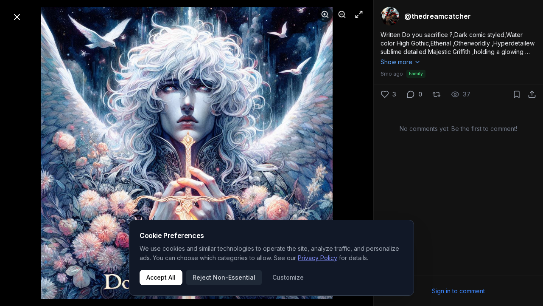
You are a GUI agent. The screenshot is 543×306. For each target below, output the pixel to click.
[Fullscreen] (359, 14)
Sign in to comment (458, 291)
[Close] (17, 17)
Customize (288, 277)
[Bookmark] (516, 94)
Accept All (161, 277)
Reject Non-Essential (224, 277)
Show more (396, 61)
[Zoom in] (325, 14)
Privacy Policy (317, 257)
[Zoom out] (342, 14)
